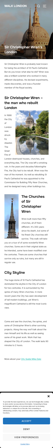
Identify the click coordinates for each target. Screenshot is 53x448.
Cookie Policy (25, 444)
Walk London (15, 6)
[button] (48, 396)
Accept (27, 421)
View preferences (26, 437)
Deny (26, 429)
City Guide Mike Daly (31, 359)
